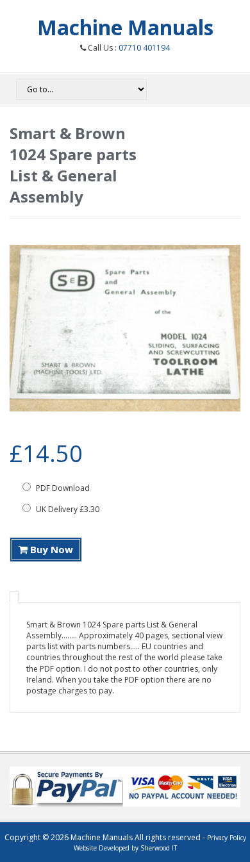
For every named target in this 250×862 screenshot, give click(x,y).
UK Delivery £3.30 (66, 509)
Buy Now (50, 549)
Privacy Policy (226, 837)
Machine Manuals (125, 27)
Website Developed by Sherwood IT (125, 847)
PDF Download (62, 488)
